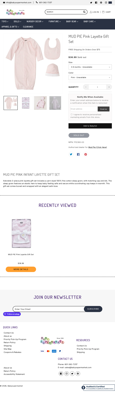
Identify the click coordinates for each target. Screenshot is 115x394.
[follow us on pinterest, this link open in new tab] (85, 155)
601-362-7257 (71, 364)
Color (71, 73)
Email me (103, 109)
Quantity (74, 87)
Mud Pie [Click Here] (97, 147)
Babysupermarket (15, 386)
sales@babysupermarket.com (78, 367)
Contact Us (9, 333)
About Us (8, 368)
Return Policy (10, 342)
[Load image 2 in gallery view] (25, 103)
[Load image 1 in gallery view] (11, 103)
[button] (4, 21)
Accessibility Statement (14, 374)
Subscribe (93, 309)
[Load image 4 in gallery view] (55, 103)
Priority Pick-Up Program (15, 339)
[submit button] (85, 12)
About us (8, 336)
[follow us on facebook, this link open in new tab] (78, 155)
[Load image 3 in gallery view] (40, 103)
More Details (21, 269)
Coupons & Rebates (12, 352)
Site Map (8, 349)
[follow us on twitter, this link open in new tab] (71, 154)
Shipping (8, 346)
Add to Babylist (90, 126)
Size (70, 62)
